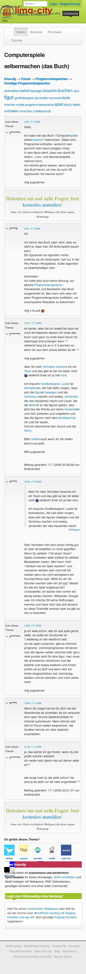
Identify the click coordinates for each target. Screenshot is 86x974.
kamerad (55, 98)
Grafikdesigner (50, 384)
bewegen (36, 90)
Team (27, 371)
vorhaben (11, 110)
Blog (57, 951)
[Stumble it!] (40, 859)
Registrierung (70, 4)
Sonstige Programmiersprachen (27, 83)
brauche (50, 90)
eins (76, 90)
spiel (59, 104)
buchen (65, 90)
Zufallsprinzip (67, 418)
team (76, 104)
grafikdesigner (24, 98)
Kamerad (70, 409)
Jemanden (71, 396)
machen (9, 104)
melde (20, 104)
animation (11, 90)
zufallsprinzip (42, 111)
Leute (65, 384)
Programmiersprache (48, 285)
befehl (24, 90)
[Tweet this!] (11, 859)
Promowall (54, 32)
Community (70, 13)
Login (53, 4)
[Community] (11, 30)
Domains (36, 13)
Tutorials (16, 40)
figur (9, 97)
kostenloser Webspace (17, 6)
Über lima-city (43, 951)
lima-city (10, 78)
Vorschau (30, 396)
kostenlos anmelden (42, 205)
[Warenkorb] (11, 18)
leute (66, 97)
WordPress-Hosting (15, 13)
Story (27, 430)
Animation (30, 388)
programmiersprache (39, 104)
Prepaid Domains (65, 917)
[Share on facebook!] (67, 859)
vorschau (25, 111)
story (68, 104)
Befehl (33, 405)
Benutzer (36, 32)
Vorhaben (49, 366)
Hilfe (5, 20)
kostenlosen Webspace (43, 908)
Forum (21, 32)
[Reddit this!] (54, 859)
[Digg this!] (25, 859)
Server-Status (63, 956)
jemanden (41, 98)
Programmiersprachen (51, 78)
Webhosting (14, 946)
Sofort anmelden (64, 877)
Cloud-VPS (53, 13)
